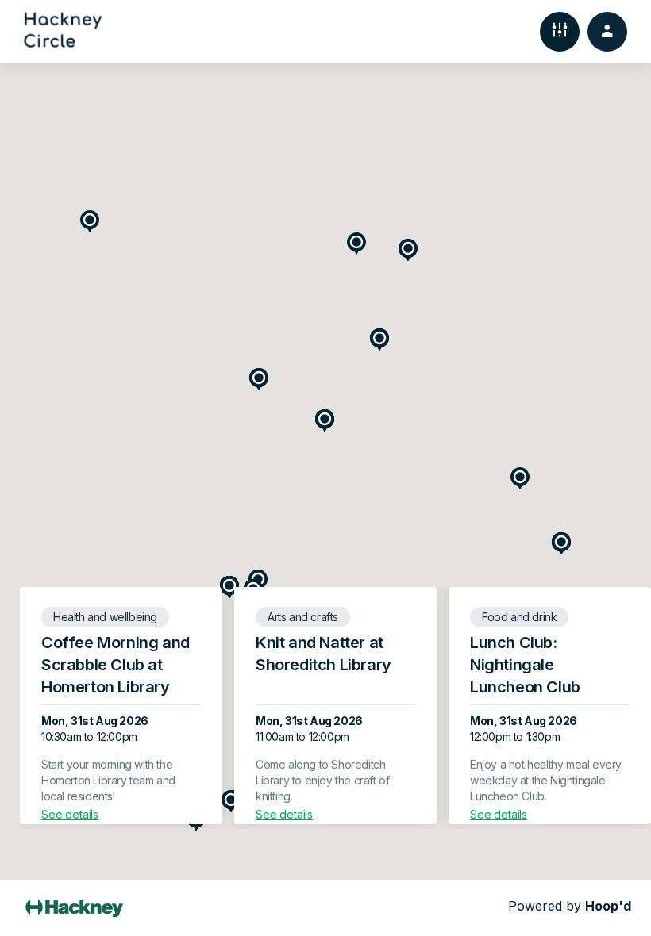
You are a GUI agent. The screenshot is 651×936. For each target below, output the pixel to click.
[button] (90, 221)
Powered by (569, 906)
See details (69, 814)
